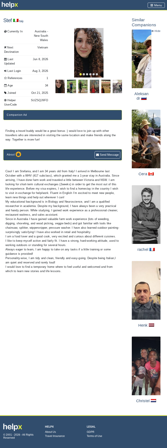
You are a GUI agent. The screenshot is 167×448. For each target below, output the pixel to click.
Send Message (109, 154)
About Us (50, 431)
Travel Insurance (55, 436)
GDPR (90, 431)
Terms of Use (94, 436)
